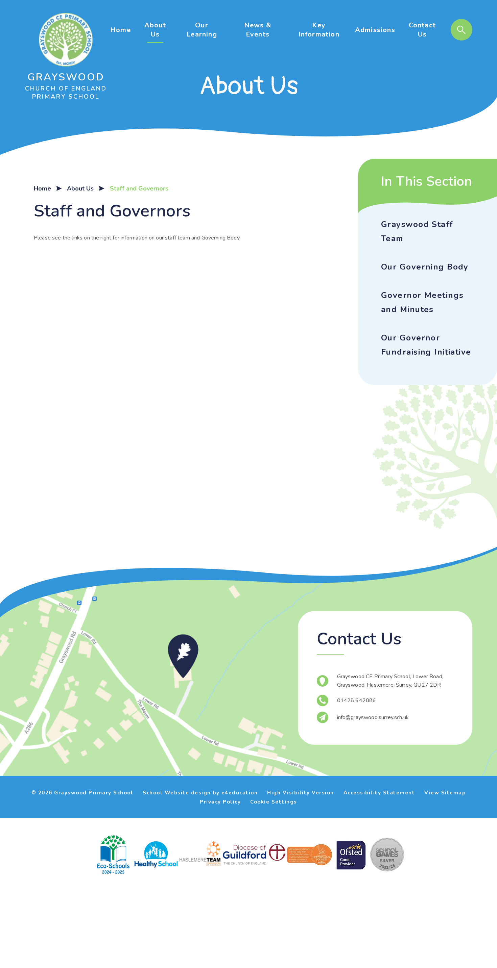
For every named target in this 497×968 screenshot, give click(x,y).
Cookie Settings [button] (273, 801)
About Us (80, 188)
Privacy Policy (220, 801)
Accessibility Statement (379, 792)
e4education (239, 792)
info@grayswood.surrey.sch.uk (373, 717)
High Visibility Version (300, 792)
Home (42, 188)
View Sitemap (445, 792)
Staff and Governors (139, 188)
